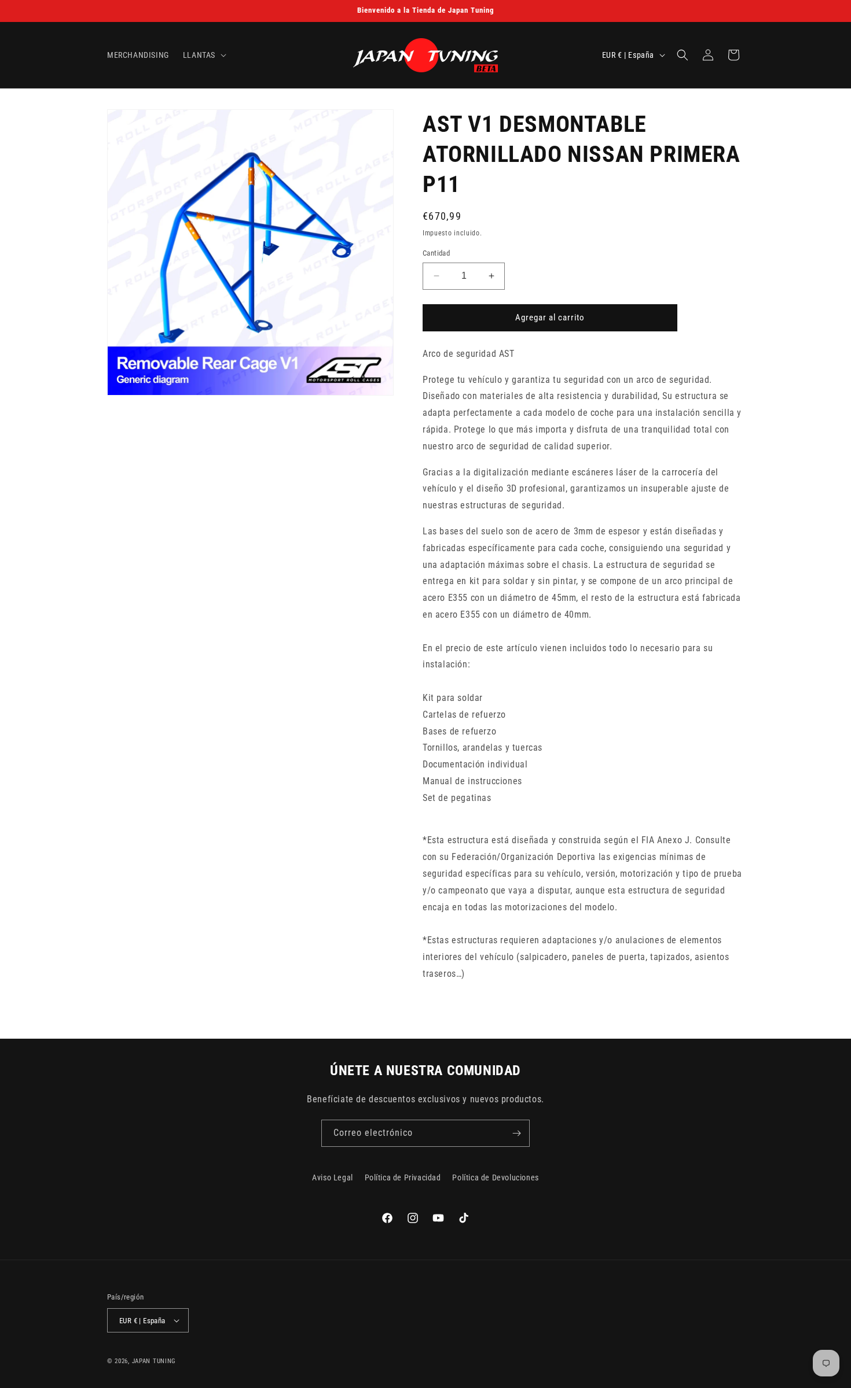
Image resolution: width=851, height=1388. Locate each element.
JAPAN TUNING (154, 1361)
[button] (203, 55)
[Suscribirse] (516, 1133)
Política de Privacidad (403, 1177)
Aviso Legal (332, 1177)
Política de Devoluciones (495, 1177)
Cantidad (436, 253)
